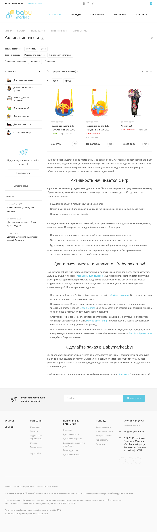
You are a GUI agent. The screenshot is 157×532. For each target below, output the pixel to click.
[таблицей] (151, 71)
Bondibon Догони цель (140, 333)
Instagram (122, 460)
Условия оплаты (103, 427)
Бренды (9, 427)
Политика (100, 444)
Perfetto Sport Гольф (96, 320)
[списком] (147, 71)
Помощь (101, 421)
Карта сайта (35, 453)
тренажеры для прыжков (90, 275)
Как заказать (102, 440)
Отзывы (33, 443)
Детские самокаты (71, 454)
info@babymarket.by (134, 431)
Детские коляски (71, 434)
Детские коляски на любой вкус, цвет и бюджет (22, 224)
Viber (130, 460)
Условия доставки (104, 431)
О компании (35, 427)
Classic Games (87, 308)
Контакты (124, 374)
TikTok (138, 460)
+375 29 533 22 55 (14, 3)
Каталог (9, 421)
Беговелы (67, 430)
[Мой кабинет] (141, 4)
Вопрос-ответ (36, 447)
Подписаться (134, 398)
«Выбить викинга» (119, 295)
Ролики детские (70, 450)
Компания (36, 421)
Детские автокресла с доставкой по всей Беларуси (22, 239)
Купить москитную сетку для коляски (20, 209)
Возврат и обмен (103, 435)
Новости (9, 196)
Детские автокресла (72, 438)
